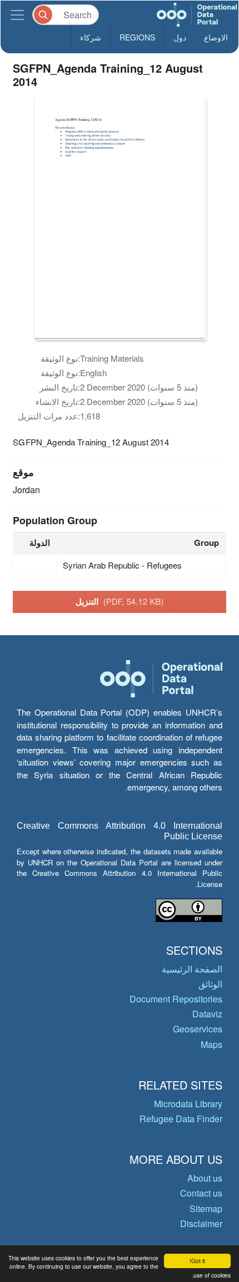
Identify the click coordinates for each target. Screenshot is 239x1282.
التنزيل (119, 601)
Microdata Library (188, 1103)
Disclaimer (201, 1223)
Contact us (201, 1193)
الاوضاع (216, 37)
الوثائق (210, 983)
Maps (211, 1044)
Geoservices (197, 1028)
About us (204, 1178)
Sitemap (206, 1208)
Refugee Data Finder (181, 1118)
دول (179, 37)
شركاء (90, 37)
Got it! (197, 1260)
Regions (137, 37)
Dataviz (207, 1013)
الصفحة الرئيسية (192, 968)
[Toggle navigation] (17, 14)
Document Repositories (176, 998)
